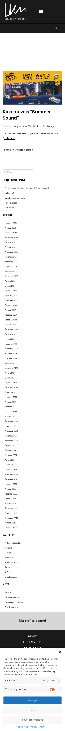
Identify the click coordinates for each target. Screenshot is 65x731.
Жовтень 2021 (11, 436)
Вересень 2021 (11, 440)
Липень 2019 (10, 523)
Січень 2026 (10, 247)
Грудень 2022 (11, 382)
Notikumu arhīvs (12, 562)
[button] (60, 652)
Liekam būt (9, 193)
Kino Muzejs (48, 126)
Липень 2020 (10, 489)
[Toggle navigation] (40, 11)
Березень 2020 (11, 508)
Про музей (9, 207)
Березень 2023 (11, 368)
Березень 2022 (11, 421)
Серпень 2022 (11, 397)
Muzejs (8, 553)
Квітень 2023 (10, 363)
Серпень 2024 (11, 305)
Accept (32, 700)
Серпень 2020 (11, 484)
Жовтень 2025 (11, 257)
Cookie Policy (22, 726)
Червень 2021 (11, 455)
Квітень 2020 (10, 503)
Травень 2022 (11, 411)
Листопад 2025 (11, 252)
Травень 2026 (11, 232)
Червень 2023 (11, 353)
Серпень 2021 (11, 445)
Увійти (8, 592)
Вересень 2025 (11, 262)
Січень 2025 (10, 286)
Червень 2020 (11, 494)
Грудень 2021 (11, 426)
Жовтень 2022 (11, 392)
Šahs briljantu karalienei (15, 198)
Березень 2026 (11, 237)
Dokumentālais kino (13, 543)
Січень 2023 (10, 378)
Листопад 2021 (11, 431)
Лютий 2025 (10, 281)
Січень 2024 (10, 339)
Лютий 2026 (10, 242)
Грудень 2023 (11, 344)
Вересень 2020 (11, 479)
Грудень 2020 (11, 469)
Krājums (8, 548)
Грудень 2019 (11, 513)
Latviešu (9, 138)
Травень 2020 (11, 498)
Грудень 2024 (11, 290)
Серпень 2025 (11, 266)
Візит (32, 636)
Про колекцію (11, 203)
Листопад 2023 (11, 348)
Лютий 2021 (10, 460)
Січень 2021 (10, 465)
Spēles (7, 572)
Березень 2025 (11, 276)
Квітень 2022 (10, 416)
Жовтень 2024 (11, 300)
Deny (32, 710)
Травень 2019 (11, 527)
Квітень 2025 (10, 271)
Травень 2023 (11, 358)
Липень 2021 (10, 450)
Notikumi (9, 557)
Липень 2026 (10, 228)
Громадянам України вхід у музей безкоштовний (27, 188)
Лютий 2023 (10, 373)
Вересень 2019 (11, 518)
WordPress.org (11, 607)
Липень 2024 (10, 310)
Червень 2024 (11, 315)
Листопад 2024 (11, 295)
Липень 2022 (10, 402)
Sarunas (8, 567)
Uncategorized (24, 150)
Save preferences (32, 719)
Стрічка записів (12, 597)
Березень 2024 (11, 329)
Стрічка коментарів (14, 602)
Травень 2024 (11, 320)
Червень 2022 (11, 406)
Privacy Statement (39, 726)
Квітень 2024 (10, 324)
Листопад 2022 (11, 387)
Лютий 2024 (10, 334)
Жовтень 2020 (11, 474)
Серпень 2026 (11, 223)
